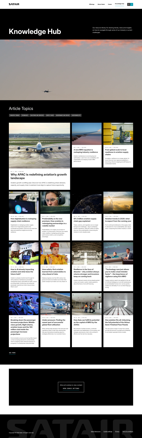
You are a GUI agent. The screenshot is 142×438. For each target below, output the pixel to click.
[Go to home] (14, 4)
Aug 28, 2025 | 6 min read (48, 317)
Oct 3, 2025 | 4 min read (80, 267)
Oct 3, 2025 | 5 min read (48, 267)
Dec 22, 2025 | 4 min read (17, 267)
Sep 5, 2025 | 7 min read (17, 317)
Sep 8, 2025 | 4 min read (111, 267)
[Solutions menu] (131, 4)
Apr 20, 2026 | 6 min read (17, 216)
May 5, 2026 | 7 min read (80, 147)
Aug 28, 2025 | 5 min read (80, 317)
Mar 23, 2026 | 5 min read (80, 216)
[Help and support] (128, 4)
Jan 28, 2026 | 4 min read (111, 216)
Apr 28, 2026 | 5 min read (111, 147)
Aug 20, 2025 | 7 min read (111, 317)
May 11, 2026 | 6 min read (17, 171)
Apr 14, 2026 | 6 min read (48, 216)
